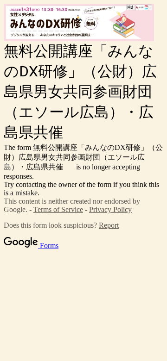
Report (109, 225)
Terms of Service (58, 209)
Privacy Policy (110, 209)
